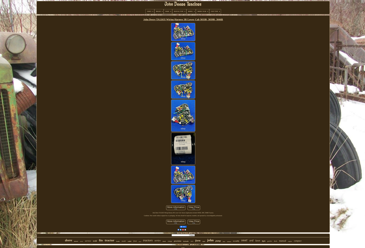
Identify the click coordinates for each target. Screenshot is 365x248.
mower (76, 241)
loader (118, 241)
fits (101, 240)
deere (68, 240)
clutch (164, 241)
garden (269, 241)
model (124, 241)
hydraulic (186, 241)
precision (177, 241)
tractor (109, 240)
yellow (224, 241)
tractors (148, 240)
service (88, 241)
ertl (251, 240)
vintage (170, 241)
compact (297, 241)
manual (282, 240)
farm (197, 240)
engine (290, 241)
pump (218, 241)
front (135, 241)
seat (244, 240)
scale (95, 241)
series (157, 240)
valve (192, 241)
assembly (236, 241)
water (129, 241)
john (210, 240)
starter (81, 241)
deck (275, 241)
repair (203, 241)
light (263, 241)
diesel (140, 241)
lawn (257, 240)
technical (229, 241)
